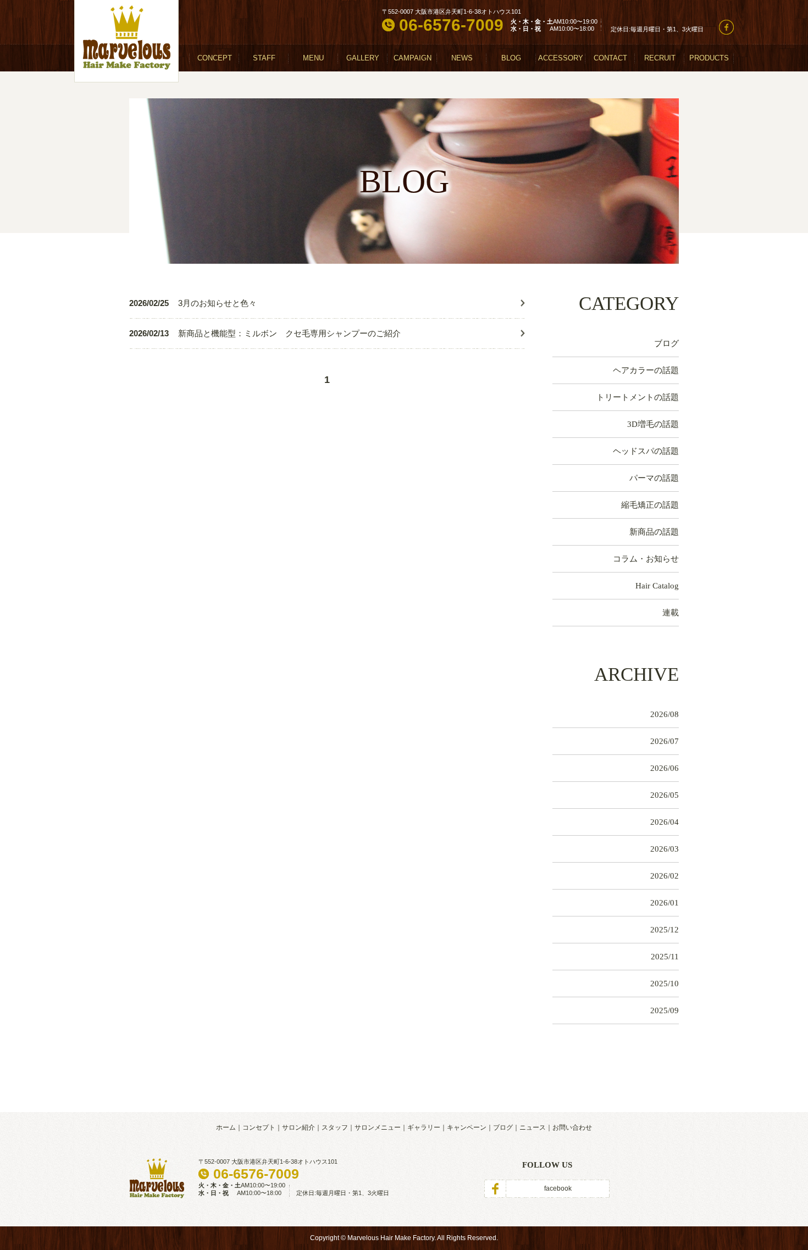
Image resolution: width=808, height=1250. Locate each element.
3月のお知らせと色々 (217, 303)
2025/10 (664, 983)
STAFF (264, 58)
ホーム (226, 1127)
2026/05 (664, 795)
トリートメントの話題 (637, 397)
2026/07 (664, 741)
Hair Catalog (657, 585)
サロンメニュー (378, 1127)
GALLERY (362, 58)
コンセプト (258, 1127)
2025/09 (664, 1010)
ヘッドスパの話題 (646, 451)
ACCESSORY (560, 58)
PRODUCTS (709, 58)
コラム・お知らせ (646, 558)
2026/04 (664, 822)
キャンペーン (466, 1127)
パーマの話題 (654, 478)
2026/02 (664, 875)
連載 (670, 612)
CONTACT (610, 58)
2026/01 (664, 902)
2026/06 (664, 768)
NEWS (462, 58)
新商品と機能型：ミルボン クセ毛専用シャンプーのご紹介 (289, 333)
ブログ (666, 343)
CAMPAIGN (412, 58)
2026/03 (664, 849)
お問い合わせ (572, 1127)
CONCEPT (214, 58)
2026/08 (664, 714)
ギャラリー (423, 1127)
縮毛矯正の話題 (650, 505)
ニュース (532, 1127)
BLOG (511, 58)
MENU (313, 58)
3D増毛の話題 (653, 424)
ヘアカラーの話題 (646, 370)
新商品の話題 (654, 531)
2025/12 (664, 929)
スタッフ (335, 1127)
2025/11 (665, 956)
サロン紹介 (298, 1127)
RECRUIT (660, 58)
